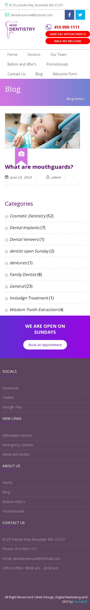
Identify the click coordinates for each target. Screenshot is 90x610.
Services (34, 54)
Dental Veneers (24, 239)
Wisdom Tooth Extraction (34, 309)
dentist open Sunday (29, 251)
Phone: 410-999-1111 (19, 548)
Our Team (58, 54)
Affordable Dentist (17, 435)
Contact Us (17, 74)
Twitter (8, 397)
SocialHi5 (81, 601)
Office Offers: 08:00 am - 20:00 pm (30, 568)
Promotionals (57, 64)
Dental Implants (25, 227)
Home (13, 54)
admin (56, 177)
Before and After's (22, 64)
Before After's (13, 501)
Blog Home (75, 98)
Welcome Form (64, 74)
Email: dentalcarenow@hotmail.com (31, 558)
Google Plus (12, 407)
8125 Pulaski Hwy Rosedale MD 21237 (33, 539)
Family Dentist (23, 274)
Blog (39, 74)
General (17, 286)
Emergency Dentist (17, 444)
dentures (18, 262)
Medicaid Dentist (16, 454)
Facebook (10, 388)
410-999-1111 (67, 27)
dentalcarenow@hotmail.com (31, 15)
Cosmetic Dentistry (28, 216)
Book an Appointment (45, 345)
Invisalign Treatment (29, 298)
